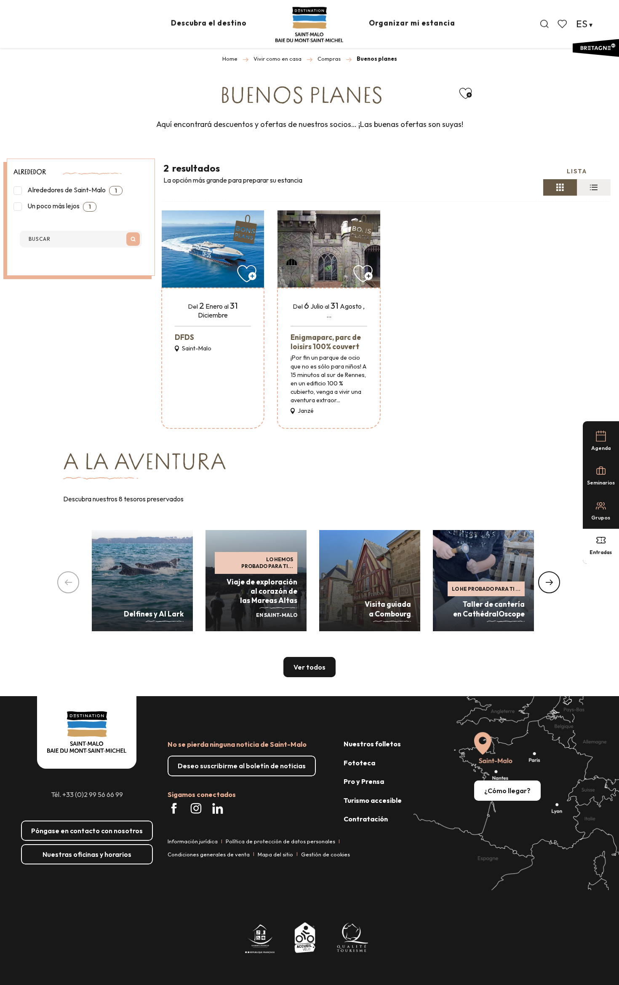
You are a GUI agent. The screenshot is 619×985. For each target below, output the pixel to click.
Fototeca (359, 763)
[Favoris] (563, 24)
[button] (544, 24)
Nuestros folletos (372, 744)
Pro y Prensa (364, 781)
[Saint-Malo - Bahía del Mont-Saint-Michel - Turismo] (309, 25)
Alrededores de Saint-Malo (71, 190)
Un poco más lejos (58, 206)
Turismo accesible (373, 800)
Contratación (366, 819)
